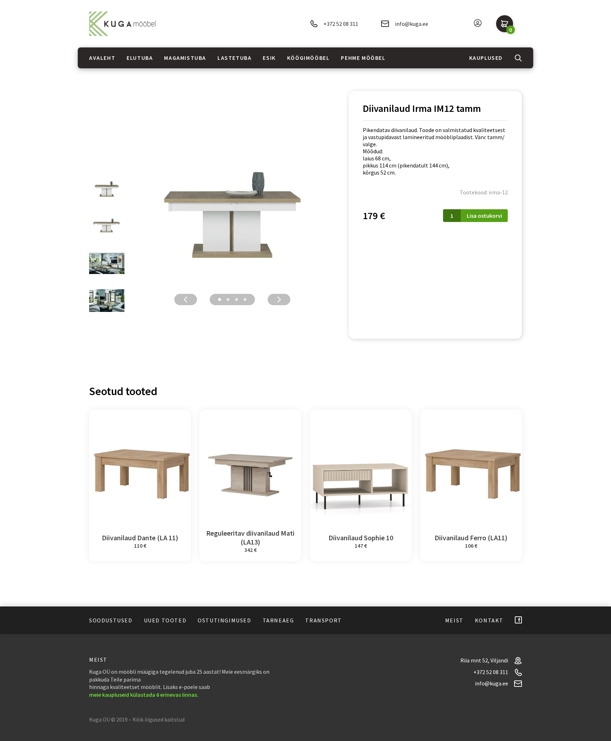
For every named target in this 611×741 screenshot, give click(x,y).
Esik (269, 57)
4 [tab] (245, 299)
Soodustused (111, 620)
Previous (185, 299)
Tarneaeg (278, 620)
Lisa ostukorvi (484, 215)
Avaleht (102, 57)
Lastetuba (234, 57)
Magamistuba (185, 57)
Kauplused (486, 57)
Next (279, 299)
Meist (454, 620)
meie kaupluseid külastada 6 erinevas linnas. (143, 694)
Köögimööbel (308, 57)
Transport (323, 620)
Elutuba (140, 57)
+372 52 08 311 (341, 23)
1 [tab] (219, 299)
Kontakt (489, 620)
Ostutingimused (224, 620)
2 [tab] (228, 299)
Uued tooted (165, 620)
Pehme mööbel (363, 57)
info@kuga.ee (411, 23)
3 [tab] (236, 299)
